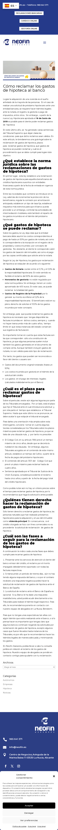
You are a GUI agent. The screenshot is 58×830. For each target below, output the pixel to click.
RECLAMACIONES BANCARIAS (29, 13)
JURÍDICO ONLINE (29, 21)
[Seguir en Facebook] (5, 766)
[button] (54, 776)
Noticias (7, 692)
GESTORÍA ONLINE (29, 29)
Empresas (7, 684)
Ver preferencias (29, 820)
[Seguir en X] (12, 766)
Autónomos (8, 680)
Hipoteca (7, 688)
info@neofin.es (17, 747)
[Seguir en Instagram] (18, 766)
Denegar (29, 813)
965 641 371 (15, 739)
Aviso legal (32, 826)
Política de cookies (19, 826)
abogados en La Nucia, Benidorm (36, 609)
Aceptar (29, 805)
